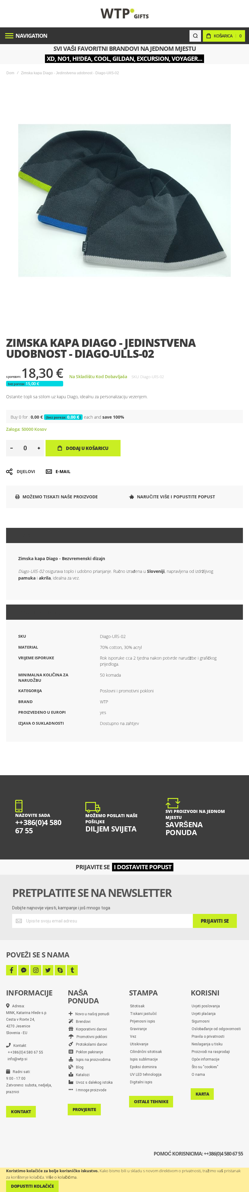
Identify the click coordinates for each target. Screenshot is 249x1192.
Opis (26, 535)
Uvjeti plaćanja (204, 1014)
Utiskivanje (139, 1044)
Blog (78, 1067)
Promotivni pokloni (90, 1037)
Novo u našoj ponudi (91, 1014)
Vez (133, 1036)
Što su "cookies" (205, 1067)
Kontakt (21, 1111)
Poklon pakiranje (88, 1052)
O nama (198, 1074)
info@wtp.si (17, 1059)
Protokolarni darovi (90, 1044)
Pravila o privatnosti (208, 1036)
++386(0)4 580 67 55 (25, 1052)
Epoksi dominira (143, 1067)
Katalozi (81, 1075)
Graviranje (138, 1029)
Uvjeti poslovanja (206, 1006)
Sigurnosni (201, 1021)
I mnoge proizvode (89, 1090)
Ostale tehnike (151, 1101)
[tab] (124, 535)
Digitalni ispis (141, 1082)
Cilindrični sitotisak (146, 1052)
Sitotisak (137, 1006)
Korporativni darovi (90, 1029)
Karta (202, 1094)
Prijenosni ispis (142, 1021)
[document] (124, 1180)
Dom (10, 73)
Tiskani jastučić (143, 1014)
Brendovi (81, 1021)
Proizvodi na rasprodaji (211, 1052)
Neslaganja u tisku (207, 1044)
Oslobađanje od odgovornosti (216, 1029)
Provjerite (84, 1109)
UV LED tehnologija (146, 1074)
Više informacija (43, 612)
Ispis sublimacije (144, 1059)
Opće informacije (205, 1059)
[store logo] (125, 13)
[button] (11, 448)
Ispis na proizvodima (92, 1060)
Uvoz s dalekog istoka (93, 1082)
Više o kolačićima (61, 1177)
